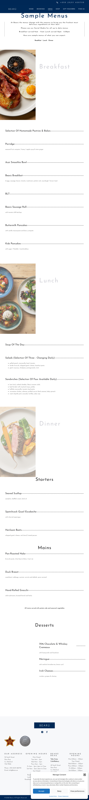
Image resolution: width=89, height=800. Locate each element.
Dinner (51, 40)
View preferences (77, 791)
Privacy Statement (63, 796)
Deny (59, 791)
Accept (41, 791)
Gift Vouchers (69, 9)
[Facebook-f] (47, 732)
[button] (85, 775)
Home (31, 9)
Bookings (41, 9)
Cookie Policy (53, 796)
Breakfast (38, 40)
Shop (58, 9)
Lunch (45, 40)
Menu (50, 9)
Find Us (81, 9)
